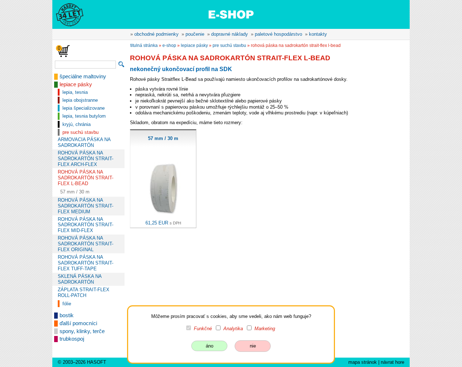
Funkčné (203, 328)
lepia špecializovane (83, 108)
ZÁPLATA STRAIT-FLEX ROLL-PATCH (83, 292)
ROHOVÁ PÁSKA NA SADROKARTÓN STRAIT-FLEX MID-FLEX (85, 225)
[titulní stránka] (66, 14)
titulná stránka (144, 45)
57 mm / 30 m (75, 192)
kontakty (318, 34)
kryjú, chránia (76, 124)
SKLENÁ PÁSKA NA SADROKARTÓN (79, 279)
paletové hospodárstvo (278, 34)
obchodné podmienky (156, 34)
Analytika (233, 328)
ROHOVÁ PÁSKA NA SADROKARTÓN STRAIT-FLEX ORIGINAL (85, 243)
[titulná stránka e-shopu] (231, 14)
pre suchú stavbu (80, 132)
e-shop (169, 45)
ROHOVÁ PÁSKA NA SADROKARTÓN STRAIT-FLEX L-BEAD (85, 177)
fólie (66, 303)
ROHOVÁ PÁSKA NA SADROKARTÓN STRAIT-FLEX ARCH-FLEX (85, 158)
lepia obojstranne (80, 100)
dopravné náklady (229, 34)
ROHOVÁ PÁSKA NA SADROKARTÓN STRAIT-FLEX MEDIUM (85, 205)
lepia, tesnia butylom (84, 116)
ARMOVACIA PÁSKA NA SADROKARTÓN (84, 142)
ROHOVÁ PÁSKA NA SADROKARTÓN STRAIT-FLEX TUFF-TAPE (85, 262)
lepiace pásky (76, 84)
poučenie (195, 34)
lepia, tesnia (75, 92)
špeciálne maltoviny (83, 76)
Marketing (264, 328)
